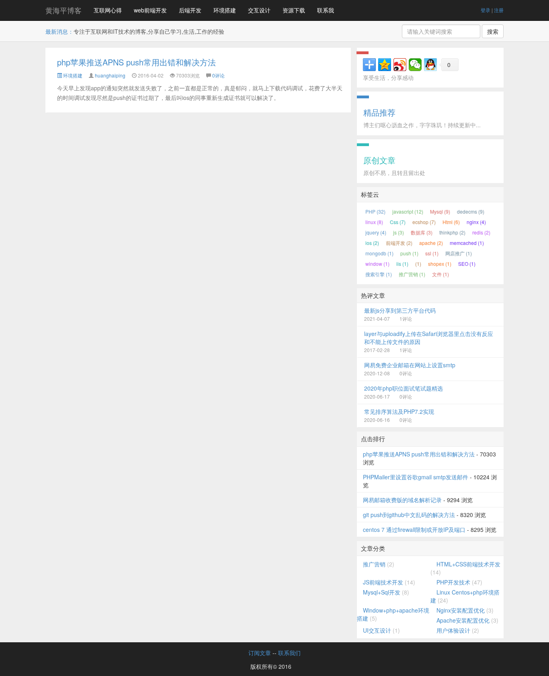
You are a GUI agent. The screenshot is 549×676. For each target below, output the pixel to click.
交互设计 (259, 10)
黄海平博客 (63, 10)
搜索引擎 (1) (378, 274)
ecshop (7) (424, 221)
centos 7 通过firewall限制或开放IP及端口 (414, 529)
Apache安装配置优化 (463, 620)
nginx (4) (476, 221)
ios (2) (372, 242)
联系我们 (289, 653)
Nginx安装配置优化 (460, 610)
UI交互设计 (377, 630)
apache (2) (431, 242)
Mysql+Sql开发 (381, 592)
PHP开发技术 (453, 582)
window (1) (377, 263)
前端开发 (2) (399, 242)
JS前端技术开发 (383, 582)
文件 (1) (440, 274)
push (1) (409, 253)
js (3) (398, 232)
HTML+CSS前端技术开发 (468, 564)
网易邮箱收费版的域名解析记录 (402, 500)
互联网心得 (108, 10)
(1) (418, 263)
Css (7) (398, 221)
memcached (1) (467, 242)
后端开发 (190, 10)
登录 (485, 9)
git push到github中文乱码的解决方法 (409, 515)
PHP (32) (375, 211)
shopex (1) (439, 263)
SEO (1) (466, 263)
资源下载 (294, 10)
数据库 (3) (421, 232)
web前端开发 (150, 10)
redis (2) (481, 232)
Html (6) (451, 221)
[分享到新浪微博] (399, 64)
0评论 (218, 75)
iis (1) (402, 263)
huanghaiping (110, 75)
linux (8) (374, 221)
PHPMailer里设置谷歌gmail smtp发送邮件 (415, 477)
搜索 (492, 31)
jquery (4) (375, 232)
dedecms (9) (470, 211)
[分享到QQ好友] (430, 64)
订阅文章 (259, 653)
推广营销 (374, 564)
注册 (499, 9)
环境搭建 (224, 10)
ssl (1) (431, 253)
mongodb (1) (379, 253)
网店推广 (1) (458, 253)
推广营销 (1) (412, 274)
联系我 (325, 10)
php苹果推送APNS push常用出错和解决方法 (136, 62)
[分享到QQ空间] (384, 64)
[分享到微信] (415, 64)
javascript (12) (407, 211)
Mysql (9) (440, 211)
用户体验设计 (453, 630)
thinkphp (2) (452, 232)
